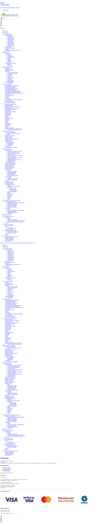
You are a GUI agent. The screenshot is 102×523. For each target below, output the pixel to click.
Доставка (2, 2)
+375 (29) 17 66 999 (7, 468)
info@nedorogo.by (11, 7)
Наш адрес (17, 7)
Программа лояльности (5, 4)
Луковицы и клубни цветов (10, 242)
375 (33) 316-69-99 (5, 5)
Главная (2, 242)
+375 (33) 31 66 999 (7, 467)
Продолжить (3, 462)
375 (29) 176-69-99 (4, 7)
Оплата (1, 3)
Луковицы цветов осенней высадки (24, 242)
